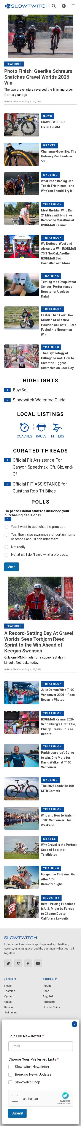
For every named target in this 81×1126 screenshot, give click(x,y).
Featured (14, 64)
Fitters (57, 436)
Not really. (18, 547)
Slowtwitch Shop (27, 1082)
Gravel (49, 145)
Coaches (24, 436)
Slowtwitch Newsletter (32, 1067)
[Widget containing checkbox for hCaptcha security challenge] (40, 1098)
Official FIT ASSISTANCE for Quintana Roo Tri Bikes (40, 487)
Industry (51, 897)
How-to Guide (51, 1007)
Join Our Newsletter (26, 1036)
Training (51, 275)
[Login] (63, 6)
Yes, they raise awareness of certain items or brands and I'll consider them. (43, 536)
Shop (46, 991)
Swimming (10, 1012)
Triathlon (52, 204)
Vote (12, 567)
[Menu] (73, 6)
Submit (17, 1113)
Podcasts (49, 1001)
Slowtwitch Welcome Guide (39, 399)
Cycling (50, 174)
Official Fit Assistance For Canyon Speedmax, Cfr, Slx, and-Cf (43, 467)
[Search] (53, 6)
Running (9, 1007)
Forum (47, 985)
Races (41, 436)
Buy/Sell (21, 390)
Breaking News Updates (33, 1074)
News (47, 116)
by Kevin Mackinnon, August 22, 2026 (22, 101)
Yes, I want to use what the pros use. (38, 527)
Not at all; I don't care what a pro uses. (39, 554)
